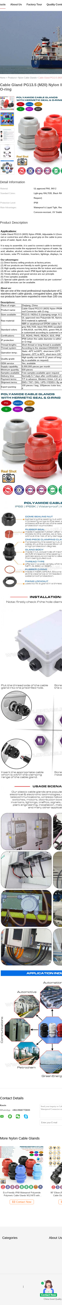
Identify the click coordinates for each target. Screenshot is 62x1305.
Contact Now (23, 1201)
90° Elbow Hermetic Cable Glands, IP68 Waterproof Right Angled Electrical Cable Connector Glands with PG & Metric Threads (21, 1194)
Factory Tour (34, 4)
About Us (16, 4)
